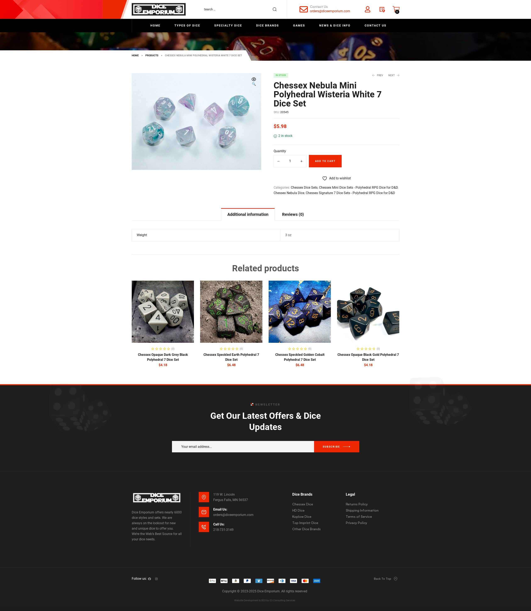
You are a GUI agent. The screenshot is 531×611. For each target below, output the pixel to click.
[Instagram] (156, 579)
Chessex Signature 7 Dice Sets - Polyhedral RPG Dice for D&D (350, 193)
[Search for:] (242, 9)
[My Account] (367, 9)
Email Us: (220, 509)
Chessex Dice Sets (304, 188)
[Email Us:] (204, 512)
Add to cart (325, 161)
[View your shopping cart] (396, 9)
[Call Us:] (204, 527)
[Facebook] (149, 579)
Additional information (247, 214)
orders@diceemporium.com (330, 11)
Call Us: (219, 524)
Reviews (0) (293, 214)
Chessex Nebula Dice (289, 193)
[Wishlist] (382, 9)
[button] (254, 82)
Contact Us (319, 7)
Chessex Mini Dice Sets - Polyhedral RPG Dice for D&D (358, 188)
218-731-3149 (223, 530)
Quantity (280, 151)
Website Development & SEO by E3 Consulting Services (264, 600)
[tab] (248, 214)
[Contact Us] (304, 9)
